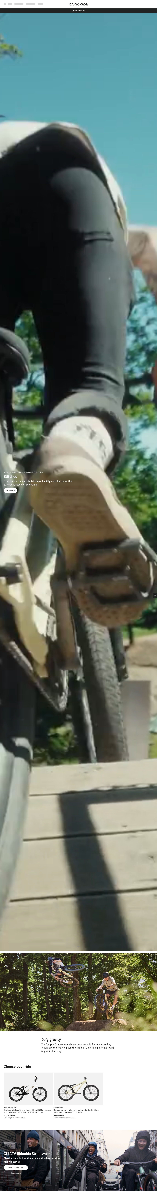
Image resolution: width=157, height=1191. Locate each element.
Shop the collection (16, 1167)
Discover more (16, 1173)
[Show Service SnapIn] (155, 595)
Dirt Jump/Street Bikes (34, 472)
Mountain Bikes (17, 472)
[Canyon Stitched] (78, 482)
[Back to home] (78, 4)
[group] (78, 1096)
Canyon (6, 472)
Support (40, 4)
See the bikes (10, 490)
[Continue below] (78, 946)
